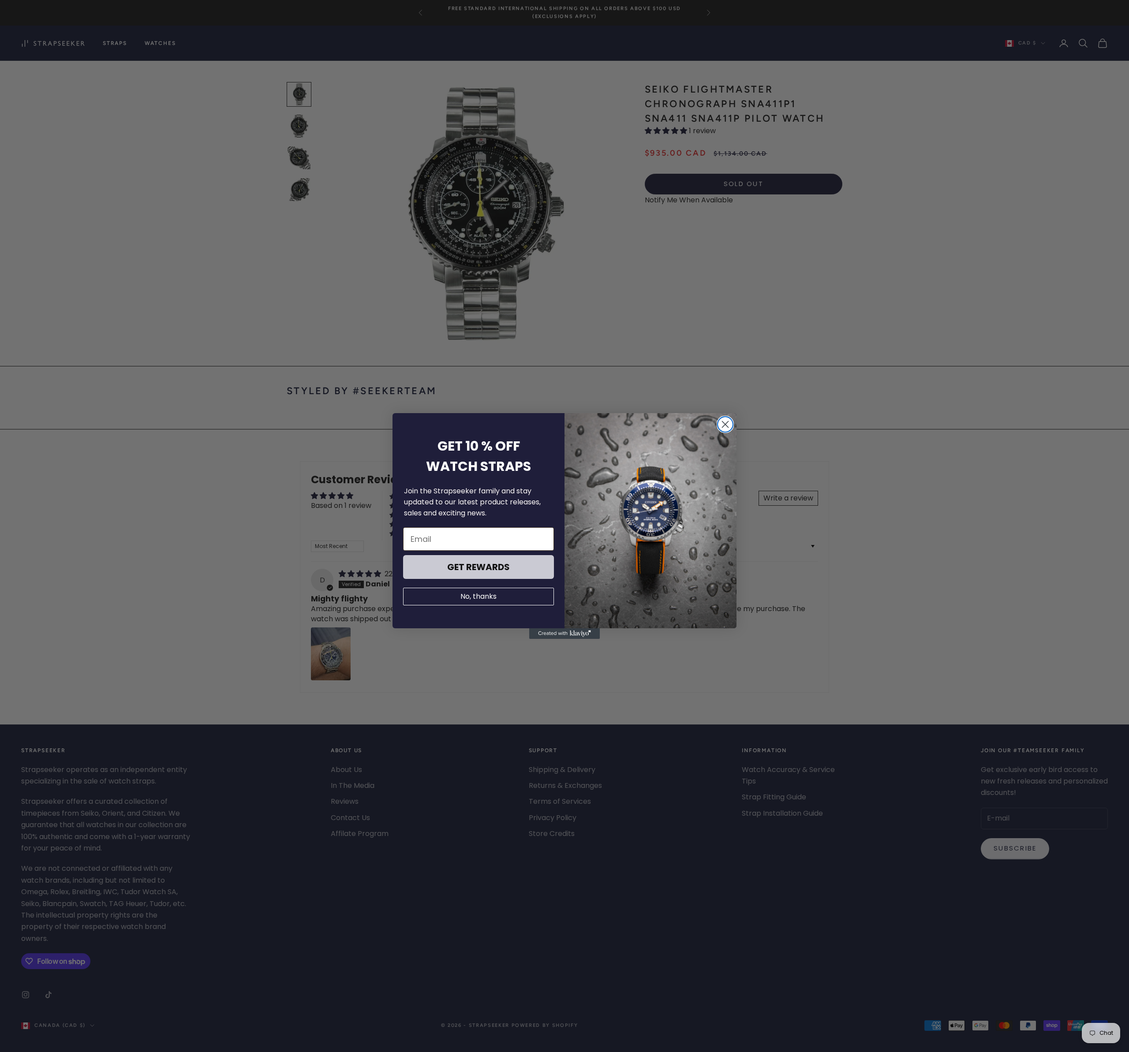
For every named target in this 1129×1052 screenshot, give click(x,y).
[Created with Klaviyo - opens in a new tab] (564, 633)
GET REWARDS (478, 567)
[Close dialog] (725, 424)
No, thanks (478, 596)
